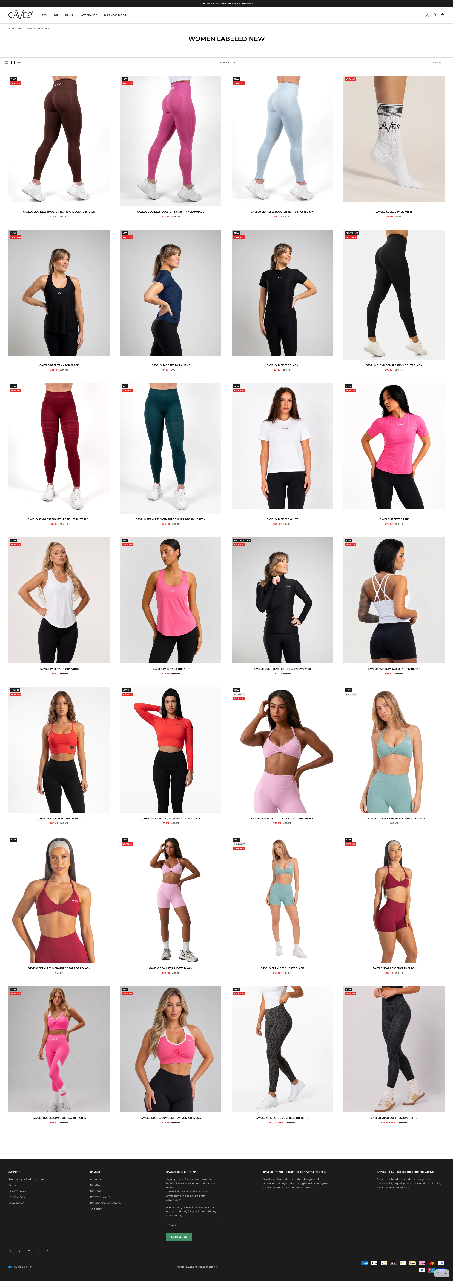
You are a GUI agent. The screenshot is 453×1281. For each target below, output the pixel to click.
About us (95, 1179)
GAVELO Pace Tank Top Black (59, 365)
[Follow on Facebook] (10, 1251)
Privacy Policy (17, 1191)
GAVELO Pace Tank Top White (59, 668)
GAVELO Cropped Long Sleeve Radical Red (171, 818)
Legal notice (16, 1202)
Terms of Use (16, 1196)
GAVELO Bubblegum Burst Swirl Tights (59, 1117)
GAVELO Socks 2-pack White (394, 211)
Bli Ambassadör (115, 15)
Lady (43, 15)
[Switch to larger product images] (6, 62)
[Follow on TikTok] (38, 1251)
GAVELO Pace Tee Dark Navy (171, 365)
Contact (13, 1185)
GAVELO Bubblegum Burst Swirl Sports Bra (171, 1117)
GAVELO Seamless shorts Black (170, 968)
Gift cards (96, 1191)
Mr (56, 15)
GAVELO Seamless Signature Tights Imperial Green (170, 519)
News (69, 15)
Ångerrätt (96, 1208)
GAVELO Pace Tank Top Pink (170, 668)
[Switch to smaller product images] (13, 62)
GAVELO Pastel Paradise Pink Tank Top (394, 668)
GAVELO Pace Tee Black (282, 365)
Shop (20, 28)
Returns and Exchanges (105, 1202)
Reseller (95, 1185)
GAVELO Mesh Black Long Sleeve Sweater (282, 668)
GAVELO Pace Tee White (282, 519)
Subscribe (179, 1236)
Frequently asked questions (26, 1179)
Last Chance (88, 15)
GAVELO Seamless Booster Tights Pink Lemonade (170, 211)
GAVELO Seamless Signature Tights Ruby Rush (59, 519)
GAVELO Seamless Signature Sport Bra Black (282, 818)
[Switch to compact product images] (19, 62)
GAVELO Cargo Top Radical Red (59, 818)
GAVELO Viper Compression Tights (394, 1117)
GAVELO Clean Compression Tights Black (394, 365)
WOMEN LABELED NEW (38, 28)
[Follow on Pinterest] (28, 1251)
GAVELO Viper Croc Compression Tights (282, 1117)
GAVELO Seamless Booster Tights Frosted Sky (282, 211)
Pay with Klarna (100, 1196)
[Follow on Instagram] (19, 1251)
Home (11, 28)
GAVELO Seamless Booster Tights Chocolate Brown (59, 211)
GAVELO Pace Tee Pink (394, 519)
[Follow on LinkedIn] (47, 1251)
